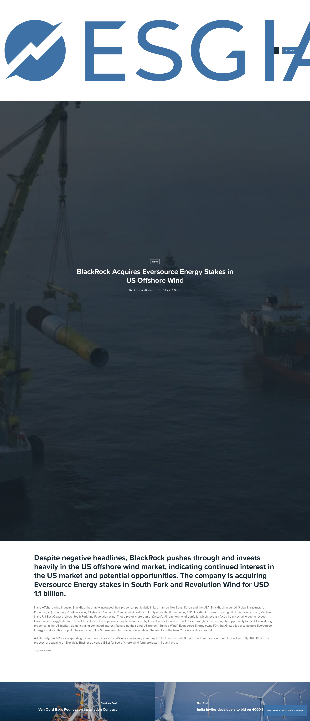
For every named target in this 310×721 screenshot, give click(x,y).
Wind (155, 261)
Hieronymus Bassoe (143, 290)
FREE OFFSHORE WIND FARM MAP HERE (285, 710)
